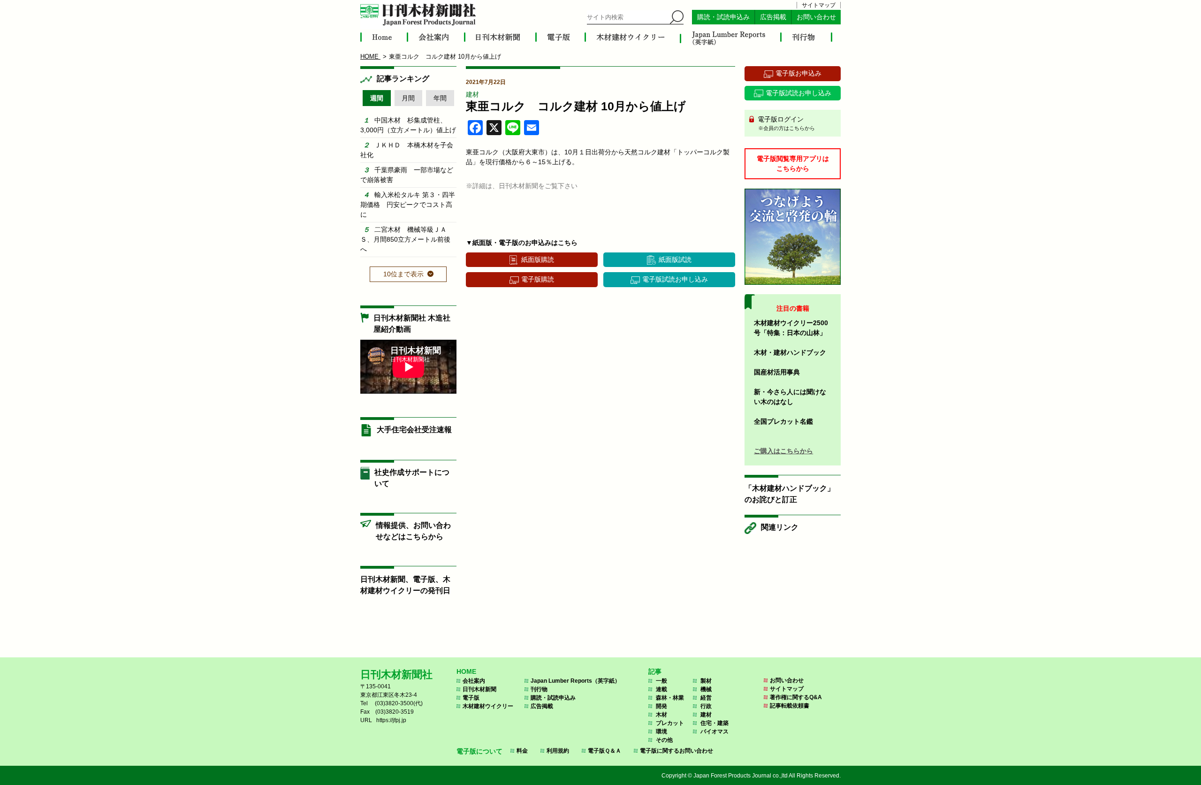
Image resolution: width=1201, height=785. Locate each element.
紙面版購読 (537, 259)
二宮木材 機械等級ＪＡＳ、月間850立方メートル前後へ (405, 239)
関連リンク (779, 527)
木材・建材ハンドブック (790, 352)
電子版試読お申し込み (675, 279)
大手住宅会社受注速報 (414, 430)
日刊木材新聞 (479, 689)
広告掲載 (773, 17)
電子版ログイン (785, 123)
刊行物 (539, 689)
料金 (522, 750)
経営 (706, 697)
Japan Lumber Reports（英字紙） (575, 681)
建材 (472, 94)
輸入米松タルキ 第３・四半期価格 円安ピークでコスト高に (407, 204)
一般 (661, 681)
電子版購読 (537, 279)
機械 (706, 689)
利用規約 (558, 750)
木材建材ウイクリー (488, 706)
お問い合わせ (816, 17)
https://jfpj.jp (391, 720)
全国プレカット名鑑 (783, 421)
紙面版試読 (675, 259)
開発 (661, 706)
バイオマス (714, 731)
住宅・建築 (714, 723)
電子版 (471, 697)
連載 (661, 689)
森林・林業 (670, 697)
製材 (706, 681)
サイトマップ (819, 5)
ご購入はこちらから (783, 451)
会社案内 (474, 681)
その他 (664, 740)
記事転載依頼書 (789, 705)
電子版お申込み (798, 73)
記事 (654, 671)
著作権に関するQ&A (796, 697)
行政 (706, 706)
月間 (408, 98)
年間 (440, 98)
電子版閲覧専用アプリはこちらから (793, 163)
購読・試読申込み (723, 17)
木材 (661, 714)
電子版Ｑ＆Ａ (604, 750)
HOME (466, 671)
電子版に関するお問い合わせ (676, 750)
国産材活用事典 (777, 372)
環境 (661, 731)
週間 (376, 98)
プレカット (670, 723)
